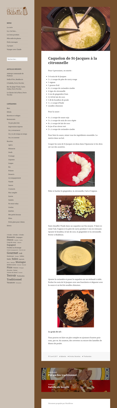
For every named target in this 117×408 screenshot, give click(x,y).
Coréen (21, 240)
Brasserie (11, 237)
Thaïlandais (21, 276)
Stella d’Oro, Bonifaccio (15, 79)
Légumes (11, 160)
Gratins (10, 207)
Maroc (8, 262)
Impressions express (15, 127)
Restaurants (11, 119)
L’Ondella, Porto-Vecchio (15, 83)
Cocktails (16, 240)
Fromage (11, 156)
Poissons (15, 268)
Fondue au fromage (14, 248)
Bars (8, 108)
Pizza (9, 267)
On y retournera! (14, 130)
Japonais (21, 259)
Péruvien (9, 270)
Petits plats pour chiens (16, 222)
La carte (10, 27)
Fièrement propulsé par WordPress (60, 403)
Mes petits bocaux (14, 215)
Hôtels (9, 112)
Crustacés (11, 189)
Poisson (11, 171)
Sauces (10, 185)
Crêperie (19, 242)
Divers (9, 226)
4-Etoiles (15, 235)
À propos (10, 46)
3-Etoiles (9, 235)
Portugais (21, 267)
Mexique (13, 262)
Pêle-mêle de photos (14, 38)
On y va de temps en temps (17, 134)
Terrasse (20, 272)
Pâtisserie (11, 149)
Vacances (11, 282)
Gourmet (12, 253)
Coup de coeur (11, 242)
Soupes (10, 163)
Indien (22, 256)
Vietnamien (18, 282)
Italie (9, 259)
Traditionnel (14, 279)
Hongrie (17, 256)
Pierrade (24, 265)
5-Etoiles (21, 235)
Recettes (10, 141)
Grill (20, 253)
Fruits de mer (22, 250)
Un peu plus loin (14, 123)
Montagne (21, 262)
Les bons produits (13, 35)
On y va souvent (13, 138)
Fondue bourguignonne (12, 250)
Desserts (11, 174)
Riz (9, 167)
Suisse (15, 270)
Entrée (10, 196)
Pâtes (10, 218)
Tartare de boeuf (12, 272)
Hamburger (10, 256)
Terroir (11, 275)
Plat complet (12, 193)
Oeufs (10, 152)
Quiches (11, 211)
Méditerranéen (11, 265)
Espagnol (11, 245)
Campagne (19, 237)
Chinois (10, 240)
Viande (10, 182)
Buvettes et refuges (13, 116)
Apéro (10, 145)
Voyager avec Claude (14, 49)
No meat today (13, 204)
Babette (63, 356)
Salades (11, 200)
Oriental (19, 265)
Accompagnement (14, 178)
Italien (15, 258)
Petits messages (12, 42)
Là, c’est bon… (12, 31)
